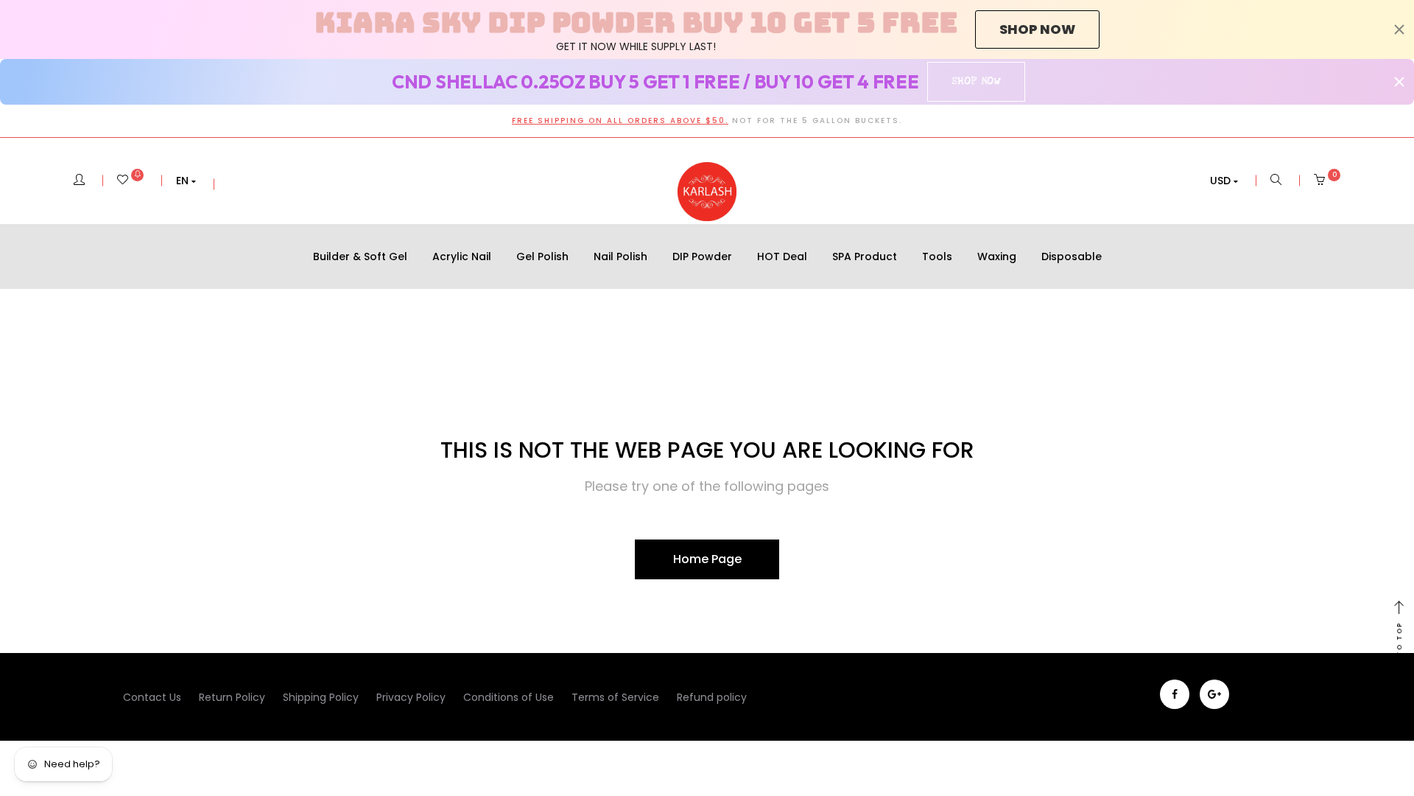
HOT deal (782, 256)
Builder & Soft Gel (360, 256)
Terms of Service (615, 697)
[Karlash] (707, 191)
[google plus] (1214, 694)
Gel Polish (542, 256)
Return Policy (232, 697)
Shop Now (976, 81)
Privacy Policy (411, 697)
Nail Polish (620, 256)
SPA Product (864, 256)
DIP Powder (702, 256)
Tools (937, 256)
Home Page (707, 559)
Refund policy (712, 697)
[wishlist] (130, 180)
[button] (186, 180)
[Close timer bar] (1399, 29)
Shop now (1037, 29)
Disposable (1071, 256)
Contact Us (152, 697)
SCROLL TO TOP (1399, 658)
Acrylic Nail (461, 256)
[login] (79, 180)
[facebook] (1174, 694)
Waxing (996, 256)
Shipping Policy (321, 697)
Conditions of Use (508, 697)
